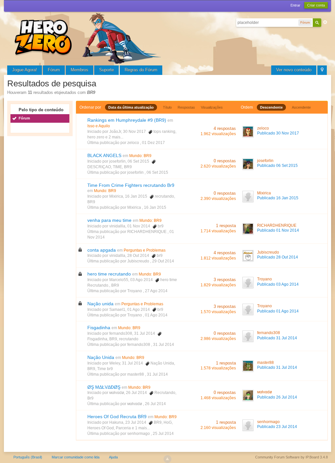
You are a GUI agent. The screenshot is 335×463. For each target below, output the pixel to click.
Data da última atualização (131, 107)
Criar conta (316, 5)
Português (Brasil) (27, 457)
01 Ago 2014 (156, 315)
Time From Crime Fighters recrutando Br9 (130, 185)
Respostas (186, 107)
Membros (79, 69)
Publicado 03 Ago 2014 (278, 284)
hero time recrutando (109, 273)
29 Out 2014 (163, 261)
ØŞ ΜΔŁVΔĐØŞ (103, 387)
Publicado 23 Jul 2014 (277, 426)
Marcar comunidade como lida (75, 457)
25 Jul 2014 (163, 433)
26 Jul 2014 (155, 403)
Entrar (295, 5)
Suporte (106, 69)
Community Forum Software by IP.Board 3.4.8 (291, 457)
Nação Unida (100, 357)
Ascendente (301, 107)
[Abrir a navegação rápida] (322, 70)
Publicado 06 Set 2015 (277, 165)
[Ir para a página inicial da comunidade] (89, 37)
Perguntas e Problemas (145, 250)
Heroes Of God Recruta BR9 (117, 416)
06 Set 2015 (157, 172)
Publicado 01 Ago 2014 (278, 311)
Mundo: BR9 (140, 155)
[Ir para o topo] (167, 459)
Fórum (54, 69)
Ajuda (113, 457)
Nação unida (100, 303)
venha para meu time (109, 220)
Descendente (271, 107)
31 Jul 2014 (163, 344)
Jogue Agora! (24, 69)
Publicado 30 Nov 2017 (278, 133)
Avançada (325, 22)
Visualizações (212, 107)
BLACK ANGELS (104, 155)
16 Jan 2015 (155, 207)
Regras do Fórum (141, 69)
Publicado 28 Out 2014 (277, 257)
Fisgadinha (98, 327)
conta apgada (101, 250)
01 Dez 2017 (153, 142)
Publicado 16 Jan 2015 (277, 198)
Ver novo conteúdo (293, 69)
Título (167, 107)
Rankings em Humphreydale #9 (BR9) (126, 120)
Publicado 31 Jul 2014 (277, 338)
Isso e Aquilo (98, 126)
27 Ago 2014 (156, 291)
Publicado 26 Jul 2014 (277, 397)
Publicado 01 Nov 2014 (278, 230)
